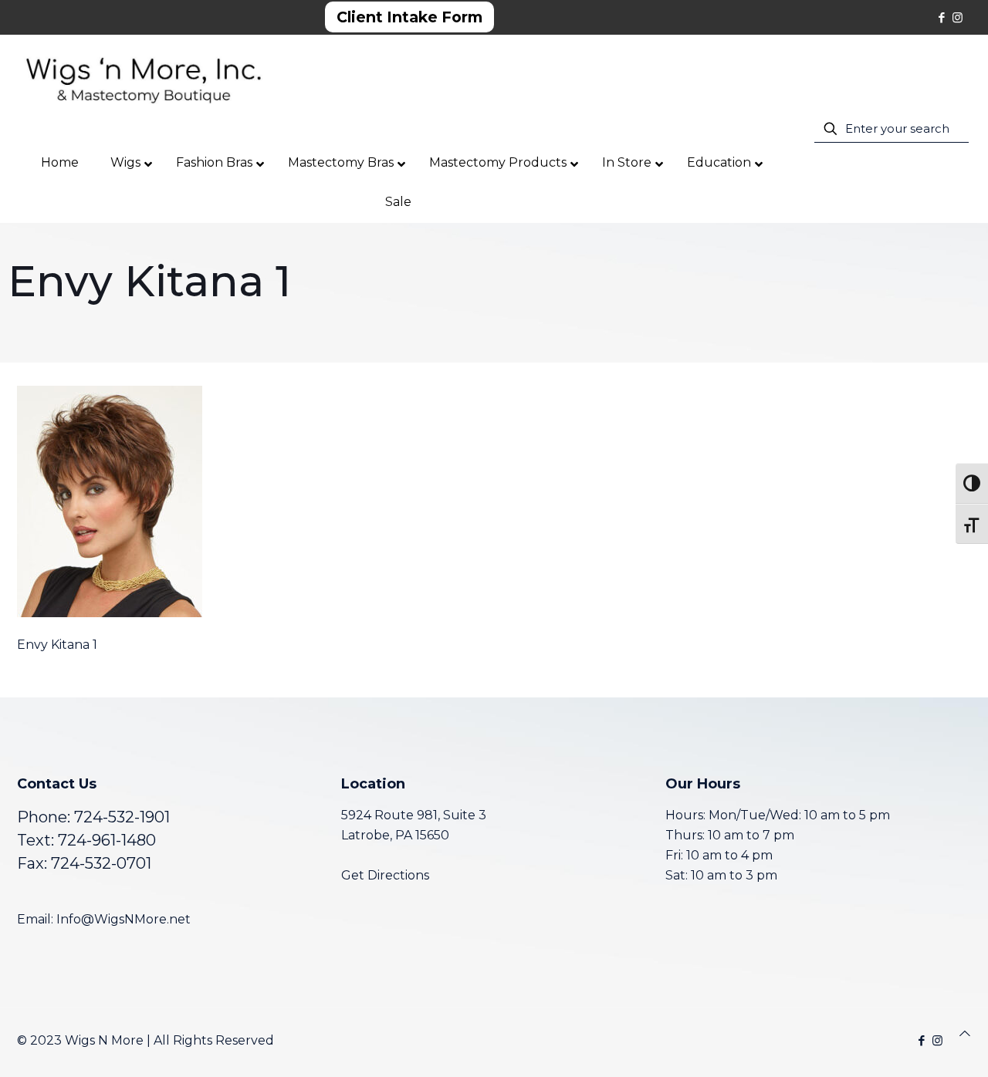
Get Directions (385, 875)
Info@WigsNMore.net (123, 919)
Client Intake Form (409, 17)
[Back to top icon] (965, 1034)
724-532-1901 (122, 817)
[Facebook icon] (941, 17)
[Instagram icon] (957, 17)
